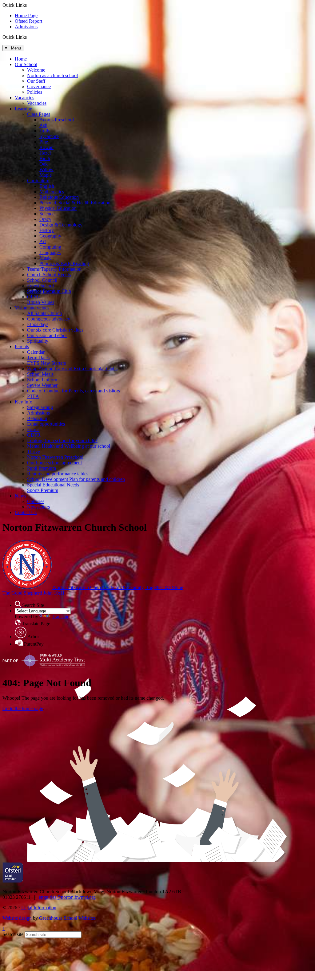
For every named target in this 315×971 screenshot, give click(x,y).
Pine (43, 141)
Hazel (45, 152)
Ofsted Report (28, 21)
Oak (43, 164)
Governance (39, 86)
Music (45, 258)
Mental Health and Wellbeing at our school (68, 446)
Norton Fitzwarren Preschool (55, 457)
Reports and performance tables (57, 473)
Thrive (33, 451)
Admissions (26, 26)
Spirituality (37, 341)
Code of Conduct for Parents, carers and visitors (73, 390)
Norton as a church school (52, 75)
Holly (44, 130)
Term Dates (38, 357)
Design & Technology (60, 224)
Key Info (23, 401)
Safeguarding (40, 407)
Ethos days (37, 324)
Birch (44, 158)
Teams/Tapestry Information (54, 269)
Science (46, 213)
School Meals (40, 374)
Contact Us (26, 512)
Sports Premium (42, 490)
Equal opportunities (46, 424)
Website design (17, 918)
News (20, 495)
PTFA (33, 396)
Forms (33, 429)
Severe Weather (42, 385)
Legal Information (38, 907)
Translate (60, 616)
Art (42, 241)
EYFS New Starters (46, 363)
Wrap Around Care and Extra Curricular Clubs (72, 368)
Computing (50, 247)
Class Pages (38, 114)
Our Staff (36, 81)
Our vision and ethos (47, 335)
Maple (45, 175)
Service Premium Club (49, 291)
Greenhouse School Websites (67, 918)
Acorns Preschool (56, 119)
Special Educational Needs (53, 484)
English (46, 186)
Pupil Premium (41, 468)
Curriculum (38, 180)
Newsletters (38, 506)
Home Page (26, 15)
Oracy (45, 219)
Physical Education (58, 208)
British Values (40, 302)
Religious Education (59, 197)
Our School (26, 64)
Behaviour (37, 418)
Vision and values (32, 307)
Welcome (36, 70)
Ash (43, 125)
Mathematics (51, 191)
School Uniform (42, 379)
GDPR (34, 435)
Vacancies (24, 97)
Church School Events (49, 274)
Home (21, 58)
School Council (42, 280)
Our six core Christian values (55, 329)
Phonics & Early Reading (64, 263)
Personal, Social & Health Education (74, 202)
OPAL (33, 296)
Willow (46, 169)
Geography (50, 235)
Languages (50, 252)
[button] (29, 37)
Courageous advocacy (48, 318)
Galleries (35, 501)
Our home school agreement (54, 462)
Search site (12, 934)
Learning (23, 108)
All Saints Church (44, 313)
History (46, 230)
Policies (34, 92)
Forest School (40, 285)
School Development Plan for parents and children (76, 479)
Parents (22, 346)
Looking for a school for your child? (62, 440)
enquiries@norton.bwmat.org (67, 897)
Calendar (36, 352)
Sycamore (49, 136)
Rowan (46, 147)
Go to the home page (22, 708)
